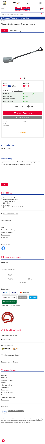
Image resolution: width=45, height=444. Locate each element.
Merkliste (25, 18)
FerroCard (4, 378)
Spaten (3, 21)
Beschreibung (15, 30)
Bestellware (4, 395)
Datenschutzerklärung (8, 230)
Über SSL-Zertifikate (6, 339)
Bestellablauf (5, 262)
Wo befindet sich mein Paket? (10, 355)
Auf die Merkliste (24, 117)
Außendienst (5, 387)
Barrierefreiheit (5, 235)
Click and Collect (6, 385)
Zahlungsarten (5, 390)
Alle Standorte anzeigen (10, 214)
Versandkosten (18, 91)
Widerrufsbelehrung (7, 232)
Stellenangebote (6, 220)
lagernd (26, 96)
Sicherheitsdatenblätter (8, 397)
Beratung (4, 375)
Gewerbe (10, 305)
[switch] (40, 3)
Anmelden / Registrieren (11, 18)
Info (14, 86)
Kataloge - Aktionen (7, 392)
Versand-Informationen (8, 269)
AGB (2, 227)
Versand (3, 382)
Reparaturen (5, 400)
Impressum (4, 237)
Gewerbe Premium (7, 380)
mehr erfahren (22, 282)
